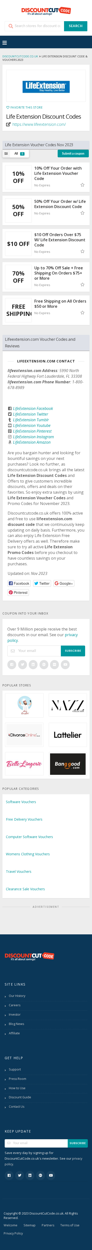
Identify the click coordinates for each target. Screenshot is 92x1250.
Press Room (17, 1079)
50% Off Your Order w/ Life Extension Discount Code (60, 204)
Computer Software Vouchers (29, 836)
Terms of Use (69, 1225)
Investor (15, 1014)
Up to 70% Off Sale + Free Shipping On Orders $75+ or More (58, 273)
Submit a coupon (73, 153)
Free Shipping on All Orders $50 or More (60, 303)
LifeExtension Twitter (30, 414)
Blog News (16, 1024)
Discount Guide (20, 1097)
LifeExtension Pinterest (32, 431)
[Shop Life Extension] (46, 86)
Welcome (10, 1225)
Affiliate (14, 1033)
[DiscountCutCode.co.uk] (46, 11)
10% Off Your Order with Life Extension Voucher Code (58, 173)
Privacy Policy (13, 1233)
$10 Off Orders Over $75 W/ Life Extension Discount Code (59, 240)
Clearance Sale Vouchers (25, 889)
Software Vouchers (21, 801)
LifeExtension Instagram (33, 436)
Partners (48, 1225)
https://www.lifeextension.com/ (39, 124)
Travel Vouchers (18, 871)
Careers (14, 1005)
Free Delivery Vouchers (24, 819)
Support (15, 1069)
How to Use (17, 1088)
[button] (19, 583)
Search (76, 26)
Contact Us (16, 1106)
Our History (17, 996)
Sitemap (30, 1225)
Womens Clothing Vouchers (28, 854)
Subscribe (73, 650)
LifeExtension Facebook (33, 408)
